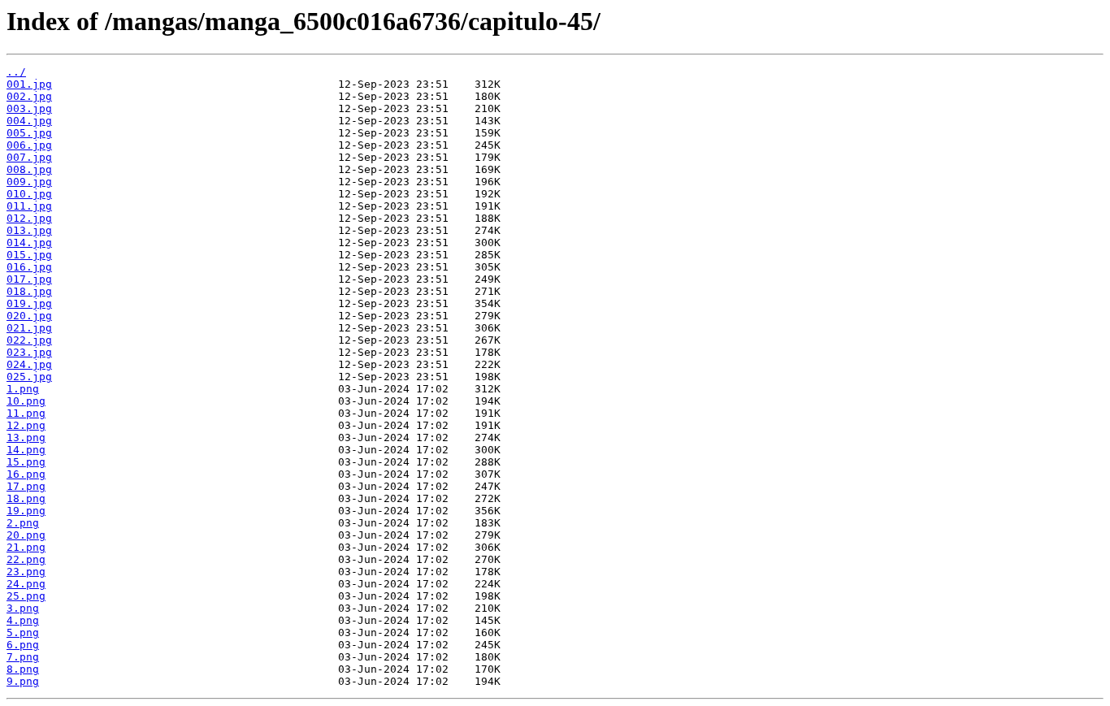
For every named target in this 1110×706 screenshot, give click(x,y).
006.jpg (29, 145)
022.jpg (29, 340)
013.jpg (29, 230)
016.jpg (29, 267)
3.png (23, 608)
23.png (26, 571)
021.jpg (29, 328)
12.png (26, 425)
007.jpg (29, 157)
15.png (26, 462)
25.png (26, 596)
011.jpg (29, 206)
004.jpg (29, 121)
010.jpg (29, 194)
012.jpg (29, 218)
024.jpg (29, 364)
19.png (26, 511)
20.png (26, 535)
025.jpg (29, 376)
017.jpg (29, 279)
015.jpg (29, 255)
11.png (26, 413)
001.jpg (29, 84)
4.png (23, 620)
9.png (23, 681)
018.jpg (29, 291)
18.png (26, 498)
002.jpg (29, 96)
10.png (26, 401)
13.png (26, 437)
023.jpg (29, 352)
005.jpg (29, 133)
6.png (23, 645)
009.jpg (29, 181)
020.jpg (29, 316)
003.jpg (29, 108)
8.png (23, 669)
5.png (23, 632)
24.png (26, 584)
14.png (26, 450)
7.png (23, 657)
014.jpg (29, 242)
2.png (23, 523)
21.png (26, 547)
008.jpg (29, 169)
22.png (26, 559)
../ (16, 72)
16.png (26, 474)
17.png (26, 486)
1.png (23, 389)
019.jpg (29, 303)
